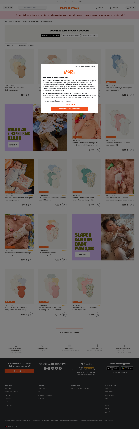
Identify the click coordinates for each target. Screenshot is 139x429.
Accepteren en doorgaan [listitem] (69, 109)
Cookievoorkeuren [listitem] (70, 104)
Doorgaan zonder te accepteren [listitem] (84, 67)
